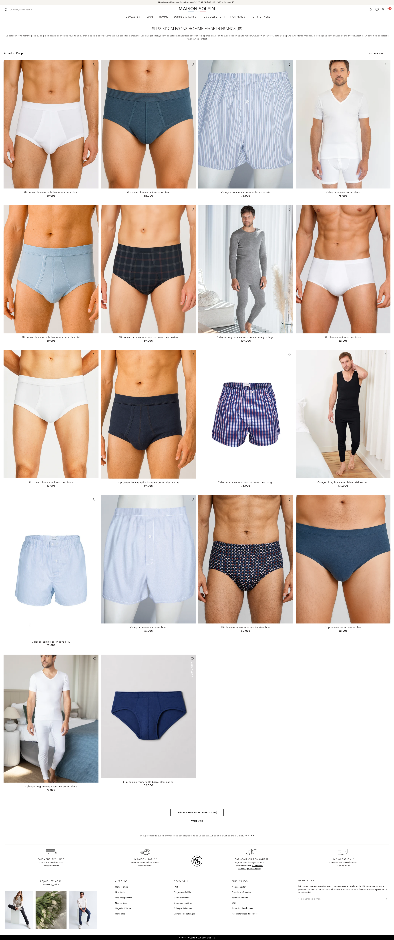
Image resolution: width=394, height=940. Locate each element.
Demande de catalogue (184, 913)
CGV (234, 902)
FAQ (176, 886)
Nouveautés (132, 16)
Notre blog (120, 913)
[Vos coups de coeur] (377, 9)
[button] (19, 9)
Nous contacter (239, 886)
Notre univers (260, 16)
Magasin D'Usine (123, 908)
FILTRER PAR (376, 53)
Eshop (19, 53)
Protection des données (242, 908)
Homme (163, 16)
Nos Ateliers (120, 892)
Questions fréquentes (241, 892)
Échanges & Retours (183, 908)
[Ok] (384, 898)
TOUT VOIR (197, 821)
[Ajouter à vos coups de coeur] (94, 64)
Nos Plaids (237, 16)
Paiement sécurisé (240, 897)
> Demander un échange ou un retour (250, 867)
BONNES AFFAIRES (185, 16)
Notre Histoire (121, 886)
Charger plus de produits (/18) (197, 812)
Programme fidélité (182, 892)
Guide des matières (183, 902)
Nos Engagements (123, 897)
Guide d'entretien (181, 897)
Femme (149, 16)
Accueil (8, 53)
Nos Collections (213, 16)
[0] (388, 9)
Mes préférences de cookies (244, 913)
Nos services (121, 902)
